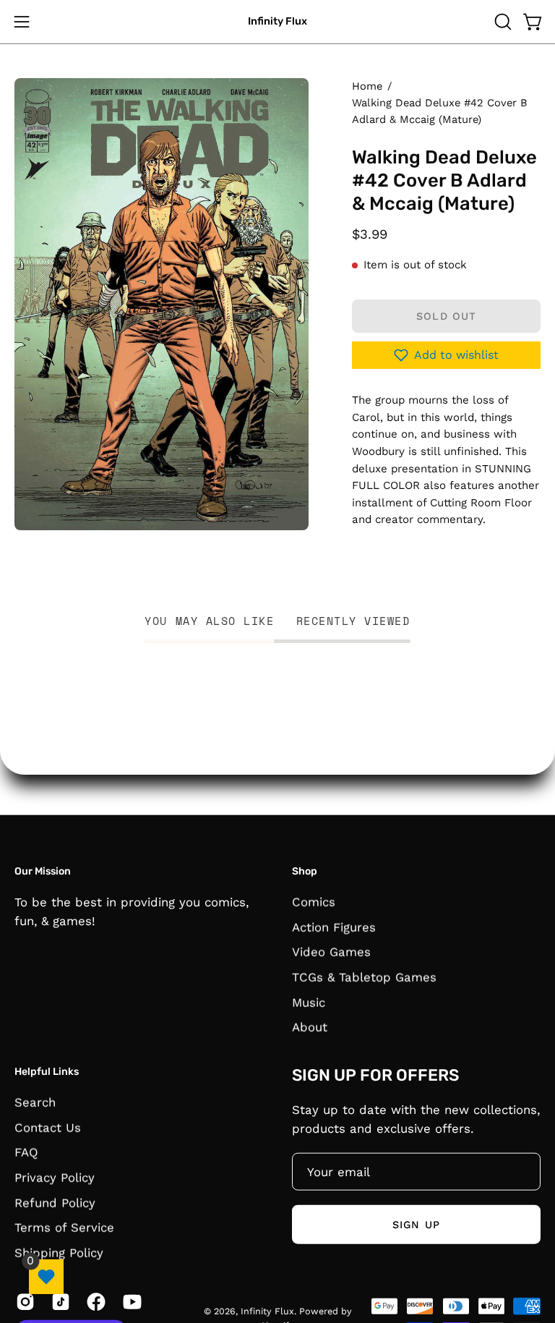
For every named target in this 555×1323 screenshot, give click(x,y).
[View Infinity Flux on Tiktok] (58, 1301)
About (309, 1026)
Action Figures (334, 926)
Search (35, 1101)
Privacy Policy (54, 1177)
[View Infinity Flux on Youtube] (129, 1301)
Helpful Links (46, 1071)
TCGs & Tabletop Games (364, 976)
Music (308, 1002)
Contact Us (47, 1127)
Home (367, 86)
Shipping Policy (58, 1252)
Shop (304, 871)
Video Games (331, 952)
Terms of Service (64, 1227)
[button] (501, 22)
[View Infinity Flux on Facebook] (93, 1301)
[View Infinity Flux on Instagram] (22, 1301)
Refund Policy (54, 1202)
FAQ (26, 1151)
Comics (313, 901)
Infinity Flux (277, 21)
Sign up (416, 1224)
